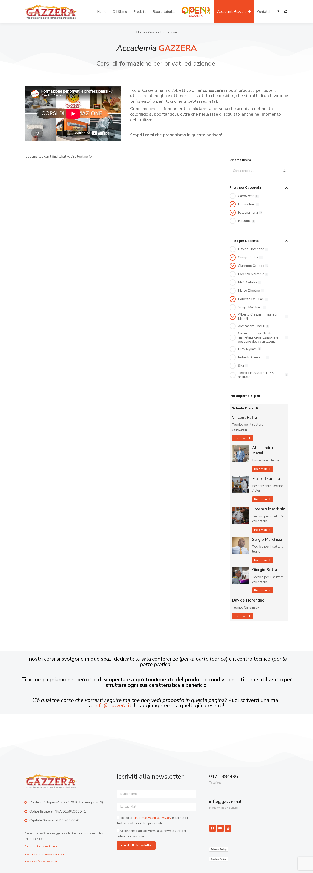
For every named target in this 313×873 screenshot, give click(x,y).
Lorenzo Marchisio (268, 509)
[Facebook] (212, 828)
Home (140, 32)
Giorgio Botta (264, 570)
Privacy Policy (219, 849)
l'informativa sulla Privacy (152, 818)
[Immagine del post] (240, 453)
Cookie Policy (218, 858)
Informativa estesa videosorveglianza (44, 854)
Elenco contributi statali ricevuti (41, 846)
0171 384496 (223, 776)
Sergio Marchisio (267, 539)
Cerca (284, 171)
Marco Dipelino (266, 478)
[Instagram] (228, 828)
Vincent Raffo (244, 417)
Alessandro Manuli (262, 450)
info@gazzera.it (112, 705)
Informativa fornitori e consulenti (41, 861)
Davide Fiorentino (248, 600)
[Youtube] (220, 828)
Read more (240, 438)
